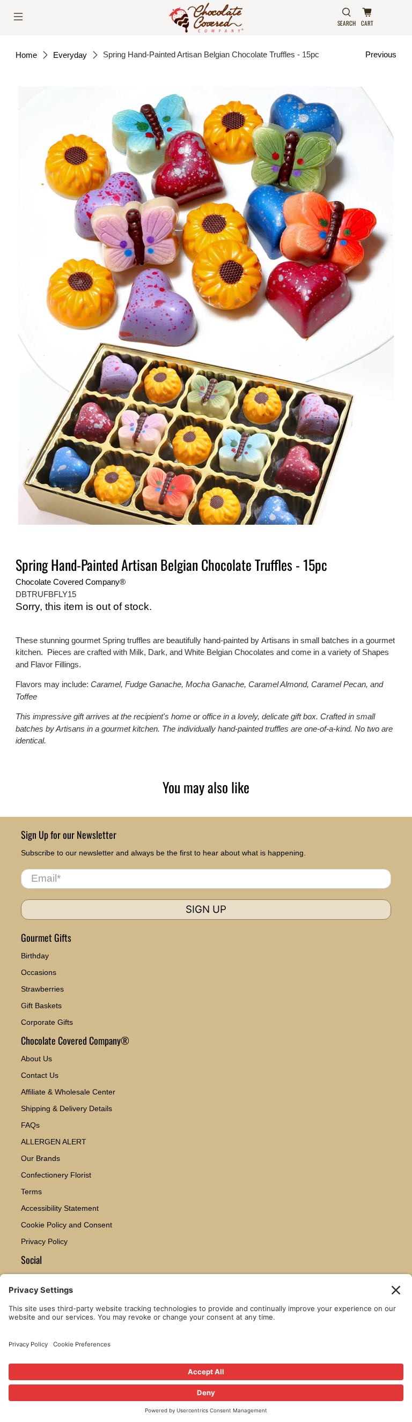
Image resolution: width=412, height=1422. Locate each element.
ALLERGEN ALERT (53, 1141)
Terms (31, 1191)
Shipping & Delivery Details (66, 1108)
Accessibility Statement (60, 1208)
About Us (36, 1058)
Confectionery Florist (56, 1175)
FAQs (30, 1125)
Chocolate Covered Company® (71, 581)
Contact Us (39, 1075)
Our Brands (40, 1158)
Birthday (35, 955)
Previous (380, 54)
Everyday (70, 55)
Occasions (38, 972)
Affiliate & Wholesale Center (68, 1092)
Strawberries (42, 989)
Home (26, 55)
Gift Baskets (41, 1005)
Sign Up (206, 909)
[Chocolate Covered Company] (206, 18)
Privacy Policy (44, 1241)
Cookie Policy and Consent (66, 1224)
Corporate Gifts (47, 1022)
